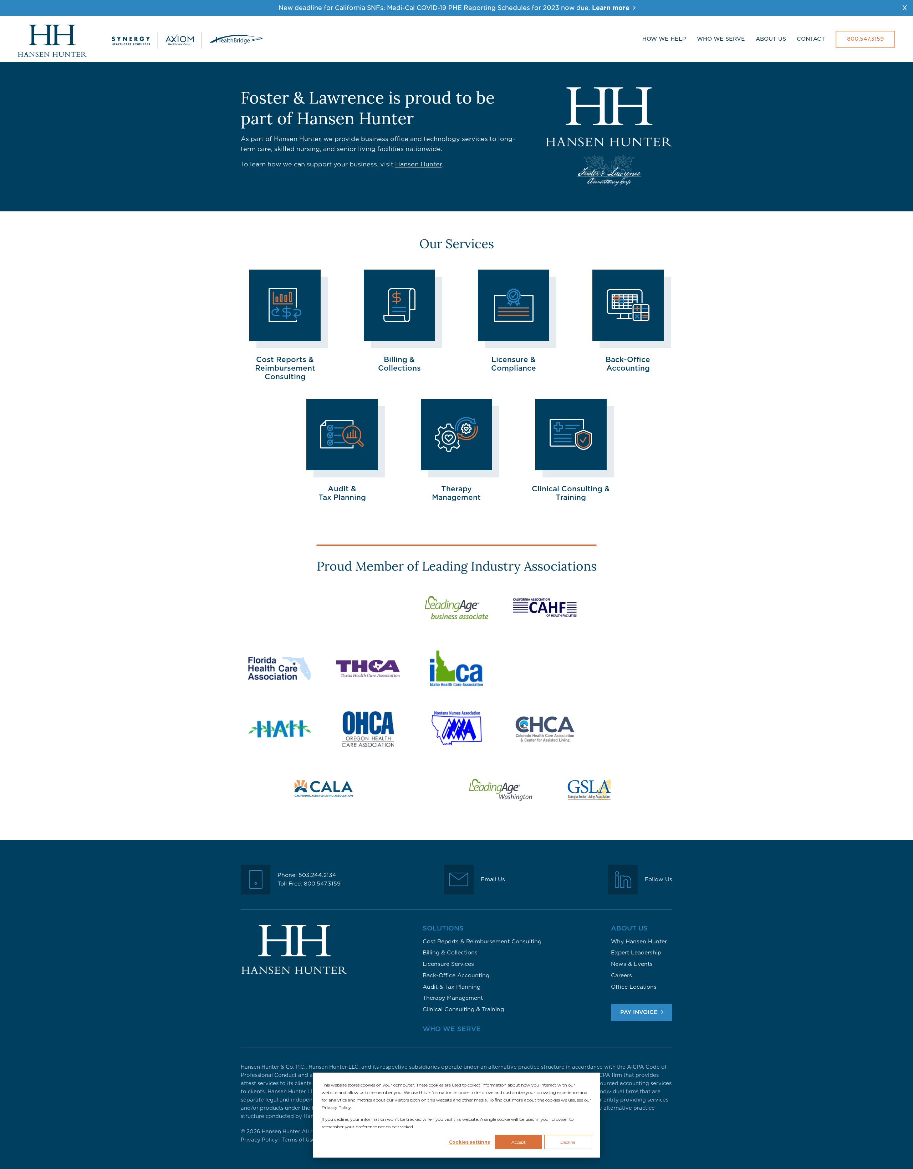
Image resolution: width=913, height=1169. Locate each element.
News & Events (632, 964)
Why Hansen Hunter (639, 941)
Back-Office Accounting (456, 975)
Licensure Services (448, 964)
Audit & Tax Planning (451, 987)
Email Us (493, 879)
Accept (518, 1142)
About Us (629, 928)
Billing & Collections (450, 952)
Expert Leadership (636, 952)
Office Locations (634, 987)
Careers (621, 975)
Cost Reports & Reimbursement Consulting (482, 941)
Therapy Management (453, 998)
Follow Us (658, 879)
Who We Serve (452, 1029)
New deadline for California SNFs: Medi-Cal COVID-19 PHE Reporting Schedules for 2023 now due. (454, 7)
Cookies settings (469, 1142)
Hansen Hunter (418, 164)
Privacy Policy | (261, 1140)
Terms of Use (298, 1140)
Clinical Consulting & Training (463, 1009)
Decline (567, 1142)
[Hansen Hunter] (140, 39)
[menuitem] (664, 39)
